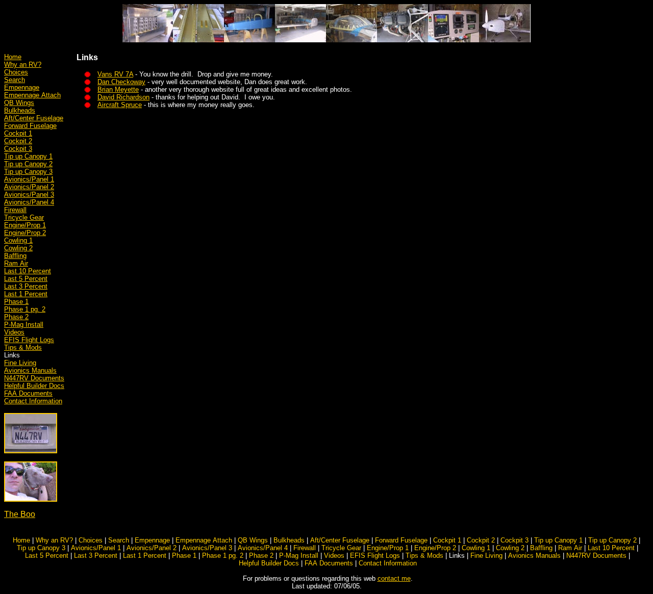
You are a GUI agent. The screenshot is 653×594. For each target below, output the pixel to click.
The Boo (19, 514)
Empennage (21, 87)
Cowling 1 (18, 240)
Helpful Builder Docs (34, 386)
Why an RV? (22, 64)
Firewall (15, 210)
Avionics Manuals (30, 370)
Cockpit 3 (18, 148)
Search (14, 80)
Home (12, 57)
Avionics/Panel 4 (29, 202)
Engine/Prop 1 (25, 225)
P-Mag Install (23, 324)
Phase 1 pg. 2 (24, 309)
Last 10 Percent (27, 271)
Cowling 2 (18, 248)
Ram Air (16, 263)
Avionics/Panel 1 (29, 179)
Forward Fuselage (30, 126)
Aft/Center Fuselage (33, 118)
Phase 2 (16, 317)
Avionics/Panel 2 (29, 187)
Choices (16, 72)
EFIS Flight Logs (29, 340)
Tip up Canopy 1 (28, 156)
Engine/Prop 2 (25, 233)
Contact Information (33, 401)
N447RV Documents (34, 378)
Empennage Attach (32, 95)
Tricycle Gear (24, 217)
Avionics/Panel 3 (29, 194)
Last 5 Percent (25, 278)
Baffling (15, 256)
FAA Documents (28, 393)
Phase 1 (16, 301)
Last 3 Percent (25, 286)
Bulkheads (19, 110)
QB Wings (19, 103)
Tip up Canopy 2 (28, 164)
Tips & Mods (23, 347)
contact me (394, 578)
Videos (14, 332)
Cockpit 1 (18, 133)
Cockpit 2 (18, 141)
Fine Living (20, 363)
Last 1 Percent (25, 294)
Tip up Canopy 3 (28, 171)
